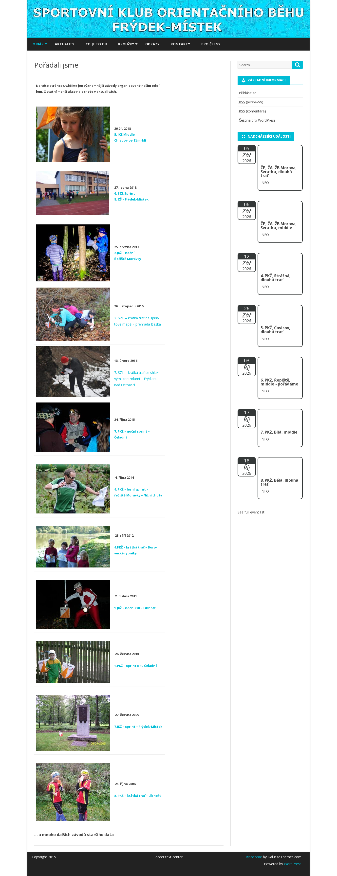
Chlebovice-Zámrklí (130, 140)
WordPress (292, 863)
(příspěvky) (251, 102)
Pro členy (210, 44)
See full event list (251, 512)
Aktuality (64, 44)
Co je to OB (96, 44)
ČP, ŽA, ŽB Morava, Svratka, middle (279, 225)
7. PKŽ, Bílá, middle (279, 432)
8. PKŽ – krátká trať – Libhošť (137, 795)
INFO (265, 182)
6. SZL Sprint (124, 193)
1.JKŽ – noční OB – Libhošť (135, 608)
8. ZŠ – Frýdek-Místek (131, 199)
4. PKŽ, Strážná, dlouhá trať (276, 277)
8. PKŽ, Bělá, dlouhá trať (279, 482)
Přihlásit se (247, 93)
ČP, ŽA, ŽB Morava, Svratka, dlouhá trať (279, 171)
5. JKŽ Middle (124, 134)
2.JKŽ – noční (124, 253)
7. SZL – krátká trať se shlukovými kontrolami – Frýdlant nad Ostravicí (138, 378)
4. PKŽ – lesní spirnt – (131, 489)
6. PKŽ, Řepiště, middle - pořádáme (279, 382)
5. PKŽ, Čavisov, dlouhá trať (275, 329)
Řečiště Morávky (127, 258)
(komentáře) (252, 111)
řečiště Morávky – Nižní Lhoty (138, 495)
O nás (38, 44)
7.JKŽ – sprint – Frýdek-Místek (138, 726)
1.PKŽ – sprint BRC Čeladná (135, 665)
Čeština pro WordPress (257, 120)
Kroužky (126, 44)
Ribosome (254, 857)
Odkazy (152, 44)
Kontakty (180, 44)
